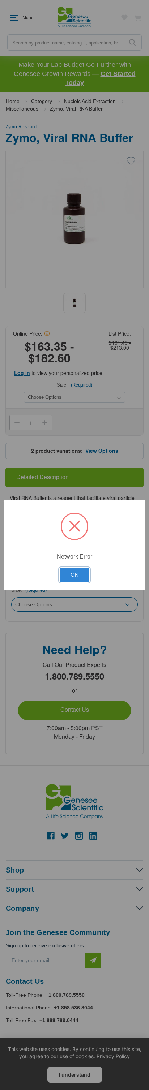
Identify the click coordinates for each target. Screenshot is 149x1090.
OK (74, 575)
